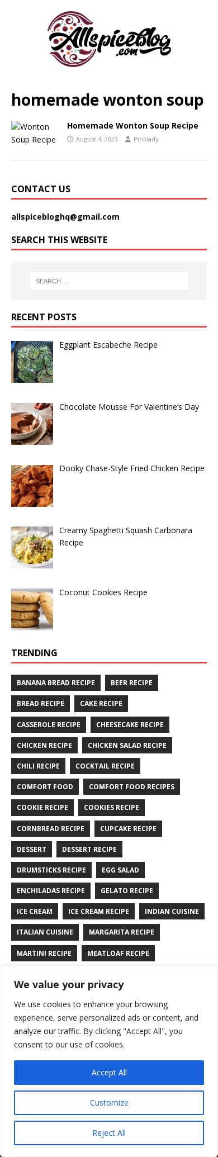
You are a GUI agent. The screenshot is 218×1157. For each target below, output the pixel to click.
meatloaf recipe (118, 953)
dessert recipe (89, 849)
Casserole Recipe (48, 724)
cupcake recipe (128, 828)
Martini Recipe (44, 953)
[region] (109, 1061)
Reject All (109, 1132)
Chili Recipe (38, 766)
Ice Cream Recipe (98, 911)
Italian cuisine (45, 932)
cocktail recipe (105, 766)
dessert (31, 849)
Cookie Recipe (42, 807)
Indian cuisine (172, 911)
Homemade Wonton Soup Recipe (132, 125)
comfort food (45, 786)
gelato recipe (127, 890)
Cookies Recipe (111, 807)
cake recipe (101, 703)
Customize (109, 1102)
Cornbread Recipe (50, 828)
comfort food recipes (131, 786)
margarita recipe (121, 932)
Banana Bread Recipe (56, 682)
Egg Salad (120, 870)
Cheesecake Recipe (130, 724)
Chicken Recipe (44, 745)
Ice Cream (35, 911)
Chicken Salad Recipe (127, 745)
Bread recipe (40, 703)
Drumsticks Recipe (51, 870)
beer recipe (132, 682)
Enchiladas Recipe (51, 890)
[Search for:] (109, 281)
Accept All (109, 1072)
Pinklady (146, 139)
